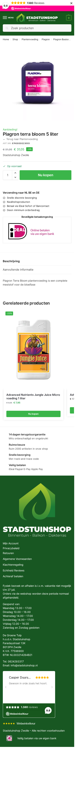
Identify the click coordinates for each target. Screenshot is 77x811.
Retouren (8, 552)
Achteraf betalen (13, 575)
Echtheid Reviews (13, 569)
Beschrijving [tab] (11, 260)
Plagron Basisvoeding (64, 39)
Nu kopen (45, 175)
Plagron (46, 39)
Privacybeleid (11, 547)
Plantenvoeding (30, 39)
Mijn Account (11, 542)
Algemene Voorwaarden (17, 558)
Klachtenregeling (13, 564)
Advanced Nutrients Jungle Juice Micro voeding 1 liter (33, 396)
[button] (68, 17)
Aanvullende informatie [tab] (18, 269)
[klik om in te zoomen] (38, 81)
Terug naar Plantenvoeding (20, 139)
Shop (15, 39)
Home (6, 39)
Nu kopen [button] (33, 413)
